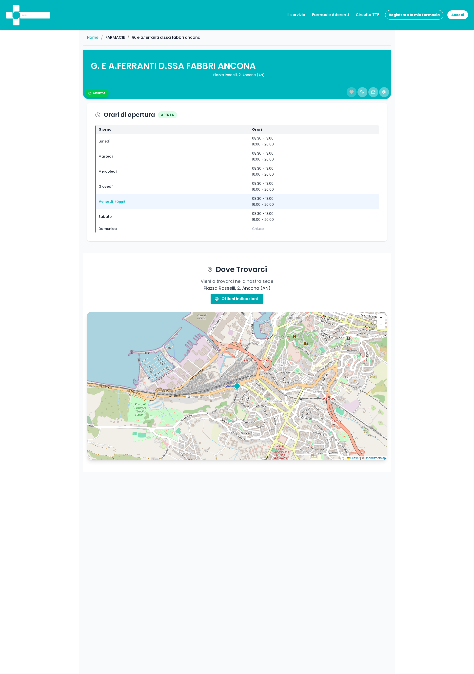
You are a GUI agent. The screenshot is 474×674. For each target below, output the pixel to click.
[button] (15, 8)
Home (93, 38)
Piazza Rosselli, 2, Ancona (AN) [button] (239, 74)
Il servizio (296, 14)
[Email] (373, 92)
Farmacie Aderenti (330, 14)
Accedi (457, 14)
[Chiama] (362, 92)
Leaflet (354, 458)
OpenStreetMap (375, 458)
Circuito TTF (367, 14)
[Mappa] (384, 92)
